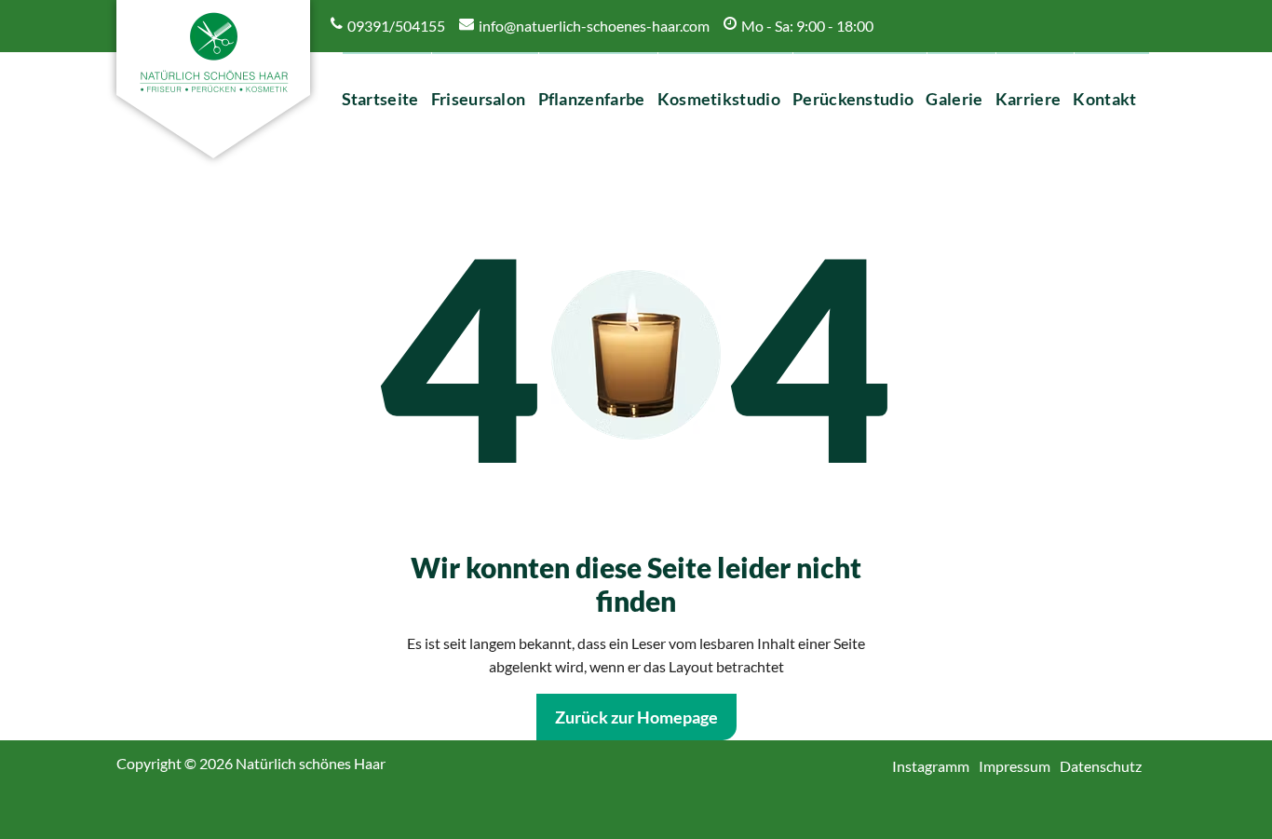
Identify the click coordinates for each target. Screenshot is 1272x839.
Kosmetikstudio (719, 98)
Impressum (1021, 766)
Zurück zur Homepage (636, 717)
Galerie (955, 98)
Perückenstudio (853, 98)
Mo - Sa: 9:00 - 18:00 (807, 25)
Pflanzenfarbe (592, 98)
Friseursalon (478, 98)
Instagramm (937, 766)
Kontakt (1106, 98)
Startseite (381, 98)
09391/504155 (396, 25)
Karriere (1028, 98)
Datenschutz (1108, 766)
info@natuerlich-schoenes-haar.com (594, 25)
